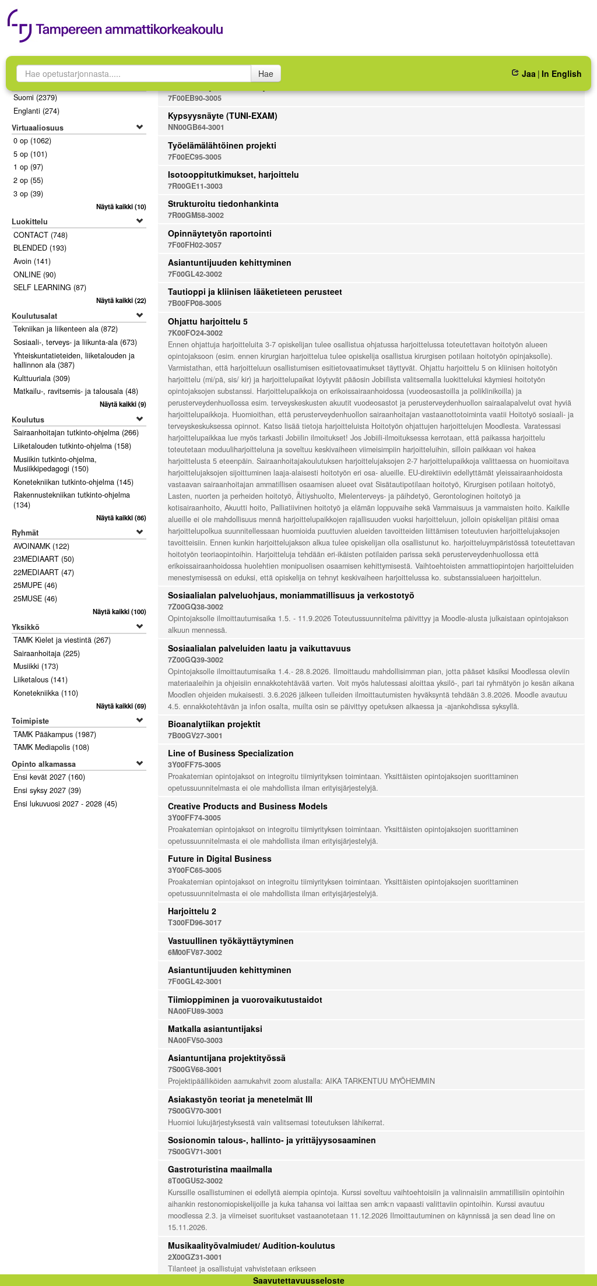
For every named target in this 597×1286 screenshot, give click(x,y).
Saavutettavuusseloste (299, 1280)
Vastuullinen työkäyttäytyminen (231, 940)
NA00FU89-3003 (195, 1011)
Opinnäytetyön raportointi (220, 233)
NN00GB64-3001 (196, 127)
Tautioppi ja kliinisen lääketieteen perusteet (255, 291)
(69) (121, 705)
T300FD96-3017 (195, 922)
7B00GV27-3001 (195, 735)
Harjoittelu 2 (192, 911)
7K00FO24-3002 (195, 332)
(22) (121, 300)
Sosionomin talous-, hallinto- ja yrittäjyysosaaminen (272, 1140)
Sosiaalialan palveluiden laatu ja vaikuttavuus (259, 648)
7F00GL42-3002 (195, 274)
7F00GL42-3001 (195, 981)
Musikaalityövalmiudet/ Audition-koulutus (251, 1245)
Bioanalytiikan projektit (214, 724)
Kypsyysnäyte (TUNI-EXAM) (223, 115)
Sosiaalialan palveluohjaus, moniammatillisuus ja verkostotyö (291, 595)
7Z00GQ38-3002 (195, 606)
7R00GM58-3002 (196, 215)
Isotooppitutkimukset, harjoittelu (233, 174)
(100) (119, 611)
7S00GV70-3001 (195, 1110)
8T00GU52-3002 (195, 1180)
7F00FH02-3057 (195, 244)
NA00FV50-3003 (195, 1040)
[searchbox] (133, 73)
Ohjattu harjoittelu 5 (208, 321)
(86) (121, 517)
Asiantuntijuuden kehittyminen (230, 262)
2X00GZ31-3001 (195, 1257)
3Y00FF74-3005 (194, 817)
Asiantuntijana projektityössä (227, 1057)
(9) (123, 403)
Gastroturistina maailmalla (220, 1169)
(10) (121, 206)
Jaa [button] (528, 73)
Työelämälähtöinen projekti (222, 145)
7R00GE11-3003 (195, 186)
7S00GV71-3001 (195, 1151)
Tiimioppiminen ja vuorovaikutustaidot (245, 999)
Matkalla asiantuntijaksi (215, 1028)
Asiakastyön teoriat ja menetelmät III (240, 1099)
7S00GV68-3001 (195, 1069)
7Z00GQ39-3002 (195, 659)
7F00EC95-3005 (195, 156)
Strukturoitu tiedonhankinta (223, 203)
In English (562, 73)
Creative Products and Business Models (248, 806)
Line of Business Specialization (231, 753)
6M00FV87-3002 (195, 952)
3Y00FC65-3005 (195, 870)
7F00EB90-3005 (195, 98)
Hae (265, 73)
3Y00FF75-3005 (194, 764)
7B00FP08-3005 (195, 303)
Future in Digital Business (220, 858)
